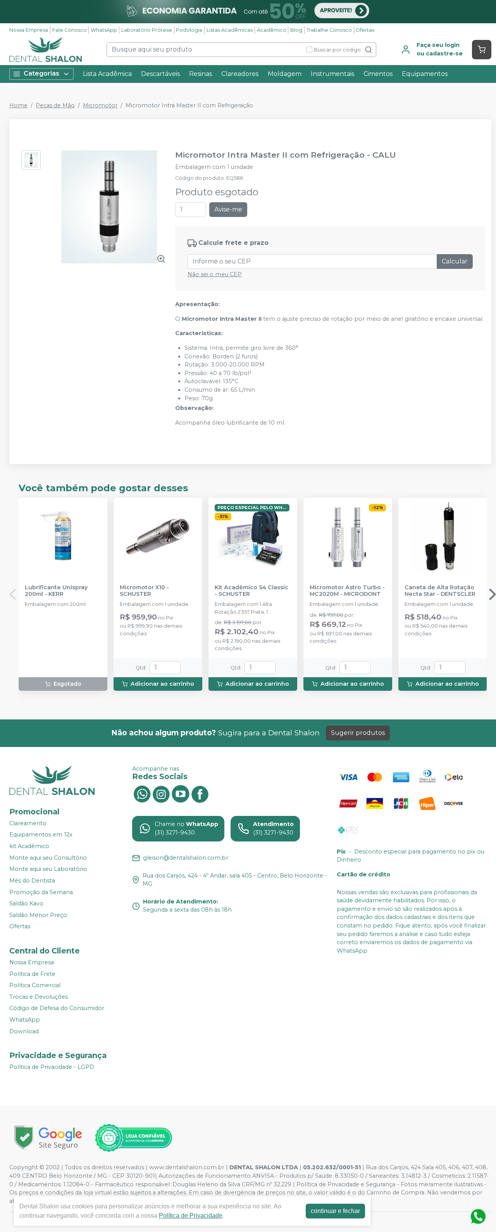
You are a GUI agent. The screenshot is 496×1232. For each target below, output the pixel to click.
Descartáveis (160, 73)
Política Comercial (34, 985)
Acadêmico (271, 30)
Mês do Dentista (32, 880)
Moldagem (284, 73)
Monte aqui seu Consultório (48, 857)
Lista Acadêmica (107, 73)
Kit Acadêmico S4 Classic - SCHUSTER (251, 590)
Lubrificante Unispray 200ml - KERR (56, 590)
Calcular (455, 261)
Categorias (41, 73)
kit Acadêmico (29, 846)
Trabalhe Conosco (329, 30)
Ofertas (365, 30)
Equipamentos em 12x (40, 834)
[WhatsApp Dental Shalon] (142, 793)
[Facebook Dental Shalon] (200, 793)
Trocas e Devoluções (38, 996)
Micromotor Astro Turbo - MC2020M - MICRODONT (347, 590)
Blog (296, 30)
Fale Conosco (69, 30)
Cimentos (378, 73)
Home (18, 105)
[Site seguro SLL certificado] (48, 1137)
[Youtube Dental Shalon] (180, 793)
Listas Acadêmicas (230, 30)
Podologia (189, 30)
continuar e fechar (335, 1211)
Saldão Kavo (26, 903)
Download (24, 1031)
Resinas (200, 73)
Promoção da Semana (41, 892)
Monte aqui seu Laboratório (48, 868)
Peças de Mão (55, 105)
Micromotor (100, 105)
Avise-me (228, 209)
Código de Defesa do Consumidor (56, 1008)
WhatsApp (104, 30)
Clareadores (239, 73)
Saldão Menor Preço (38, 915)
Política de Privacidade (190, 1215)
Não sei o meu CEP (215, 274)
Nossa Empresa (28, 30)
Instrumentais (332, 73)
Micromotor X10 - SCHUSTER (144, 590)
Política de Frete (32, 973)
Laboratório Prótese (146, 30)
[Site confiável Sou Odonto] (133, 1138)
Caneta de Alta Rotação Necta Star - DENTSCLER (440, 590)
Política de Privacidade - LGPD (51, 1066)
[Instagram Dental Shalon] (161, 793)
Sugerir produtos (358, 732)
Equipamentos (425, 73)
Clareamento (27, 823)
